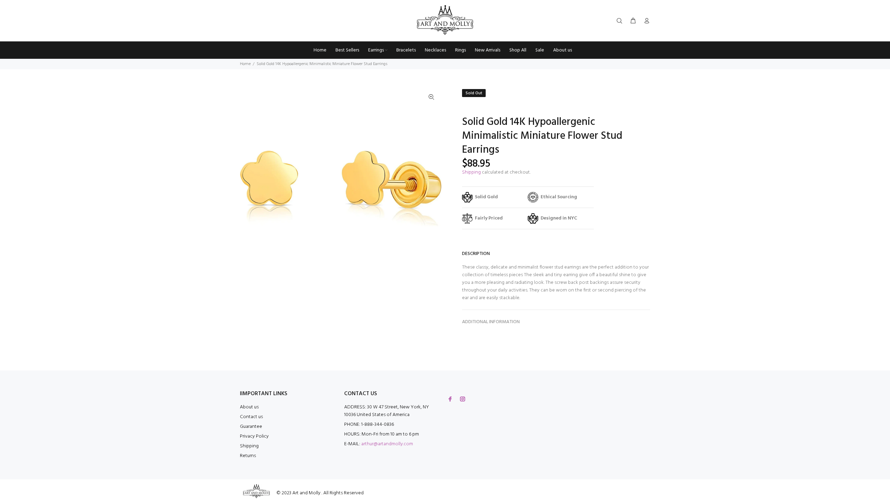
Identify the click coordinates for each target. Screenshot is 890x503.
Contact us (251, 417)
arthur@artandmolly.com (387, 444)
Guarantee (251, 427)
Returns (248, 456)
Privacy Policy (254, 436)
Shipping (471, 172)
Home (245, 64)
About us (249, 407)
